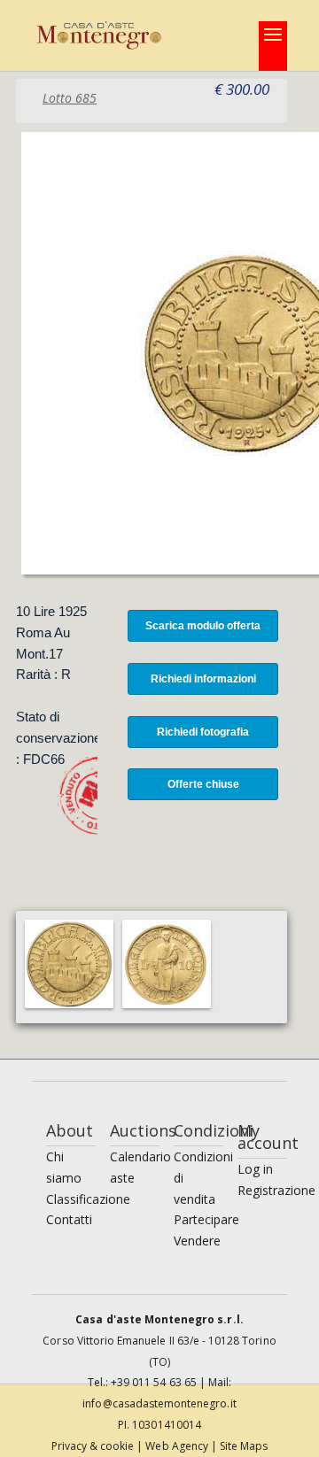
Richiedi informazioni (203, 679)
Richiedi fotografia (203, 732)
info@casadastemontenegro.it (159, 1403)
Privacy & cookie (94, 1445)
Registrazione (276, 1190)
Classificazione (88, 1199)
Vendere (197, 1240)
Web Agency (178, 1445)
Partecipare (206, 1219)
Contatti (69, 1219)
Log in (255, 1168)
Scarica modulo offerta (203, 626)
